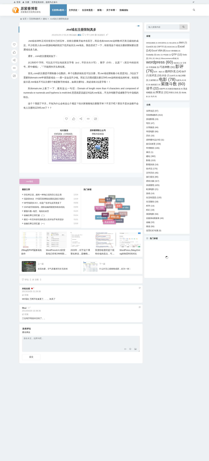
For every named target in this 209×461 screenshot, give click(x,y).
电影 (119, 201)
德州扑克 (101, 213)
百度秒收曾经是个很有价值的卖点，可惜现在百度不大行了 (104, 253)
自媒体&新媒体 (152, 218)
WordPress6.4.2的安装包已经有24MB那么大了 (56, 253)
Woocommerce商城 (170, 58)
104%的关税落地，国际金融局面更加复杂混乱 (44, 207)
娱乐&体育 (150, 144)
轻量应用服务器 (175, 89)
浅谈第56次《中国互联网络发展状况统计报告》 (45, 199)
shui (24, 308)
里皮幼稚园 (109, 219)
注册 (27, 2)
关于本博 (110, 10)
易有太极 (150, 181)
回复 (27, 295)
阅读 (148, 226)
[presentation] (124, 236)
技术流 (123, 210)
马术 (154, 96)
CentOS (118, 219)
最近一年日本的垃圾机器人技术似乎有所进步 (44, 219)
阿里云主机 (175, 92)
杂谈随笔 (150, 185)
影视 (99, 10)
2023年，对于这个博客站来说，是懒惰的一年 (80, 253)
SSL (152, 58)
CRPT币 (161, 47)
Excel (102, 202)
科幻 (148, 210)
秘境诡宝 (155, 85)
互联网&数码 (58, 10)
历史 (148, 135)
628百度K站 (163, 43)
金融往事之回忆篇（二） (35, 215)
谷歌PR (163, 89)
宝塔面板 (154, 67)
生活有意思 (87, 10)
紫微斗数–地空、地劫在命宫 (36, 211)
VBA (158, 58)
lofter (160, 55)
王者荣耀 (153, 80)
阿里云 (162, 92)
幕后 (148, 152)
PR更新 (167, 55)
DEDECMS (172, 47)
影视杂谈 (150, 164)
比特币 (174, 76)
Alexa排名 (174, 43)
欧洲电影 (150, 189)
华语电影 (150, 131)
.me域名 (29, 181)
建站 (45, 19)
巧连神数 (167, 67)
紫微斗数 (115, 210)
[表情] (130, 349)
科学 (148, 206)
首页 (25, 19)
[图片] (135, 349)
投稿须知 (124, 10)
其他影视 (150, 119)
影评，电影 (159, 72)
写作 (148, 123)
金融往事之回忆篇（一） (35, 223)
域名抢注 (177, 63)
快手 (108, 197)
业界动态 (150, 111)
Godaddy (108, 222)
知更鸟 (180, 80)
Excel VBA (159, 50)
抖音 (165, 75)
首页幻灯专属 (152, 230)
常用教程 (150, 148)
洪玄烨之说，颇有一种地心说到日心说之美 (43, 195)
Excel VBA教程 (173, 51)
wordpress (101, 216)
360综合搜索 (151, 43)
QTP (109, 200)
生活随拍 (150, 201)
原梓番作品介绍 (153, 140)
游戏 (148, 193)
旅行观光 (150, 177)
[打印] (96, 35)
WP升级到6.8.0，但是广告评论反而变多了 (42, 203)
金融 (148, 222)
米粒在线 (26, 288)
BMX (105, 209)
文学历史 (73, 10)
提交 (31, 357)
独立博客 (100, 206)
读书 (152, 88)
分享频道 (150, 127)
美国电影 (150, 214)
